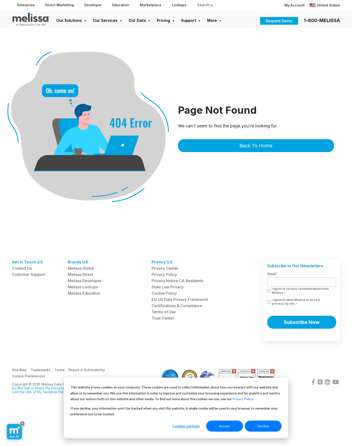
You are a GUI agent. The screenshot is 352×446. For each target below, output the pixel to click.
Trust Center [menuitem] (163, 318)
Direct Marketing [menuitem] (59, 5)
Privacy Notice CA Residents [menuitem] (177, 280)
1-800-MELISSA (322, 20)
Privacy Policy (243, 399)
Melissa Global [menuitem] (81, 268)
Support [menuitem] (188, 20)
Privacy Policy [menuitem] (164, 274)
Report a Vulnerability (86, 370)
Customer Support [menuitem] (28, 274)
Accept (224, 426)
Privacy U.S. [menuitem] (162, 262)
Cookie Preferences (28, 376)
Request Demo (279, 20)
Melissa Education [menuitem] (84, 293)
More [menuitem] (212, 20)
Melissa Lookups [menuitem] (83, 287)
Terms (59, 370)
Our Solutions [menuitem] (69, 20)
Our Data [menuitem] (137, 20)
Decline (263, 426)
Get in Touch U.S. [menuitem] (28, 262)
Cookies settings (186, 426)
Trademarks (41, 370)
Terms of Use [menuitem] (164, 311)
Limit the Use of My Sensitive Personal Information (51, 392)
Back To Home (256, 146)
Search (203, 5)
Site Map (19, 370)
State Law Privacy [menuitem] (168, 287)
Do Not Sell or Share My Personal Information (47, 388)
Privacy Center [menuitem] (165, 268)
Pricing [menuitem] (163, 20)
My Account (294, 5)
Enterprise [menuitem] (26, 5)
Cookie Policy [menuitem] (164, 293)
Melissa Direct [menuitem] (80, 274)
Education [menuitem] (120, 5)
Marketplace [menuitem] (150, 5)
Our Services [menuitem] (105, 20)
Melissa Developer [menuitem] (85, 280)
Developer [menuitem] (93, 5)
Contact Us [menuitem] (22, 268)
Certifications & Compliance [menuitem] (177, 305)
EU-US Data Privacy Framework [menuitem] (180, 299)
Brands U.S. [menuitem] (78, 262)
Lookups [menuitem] (179, 5)
